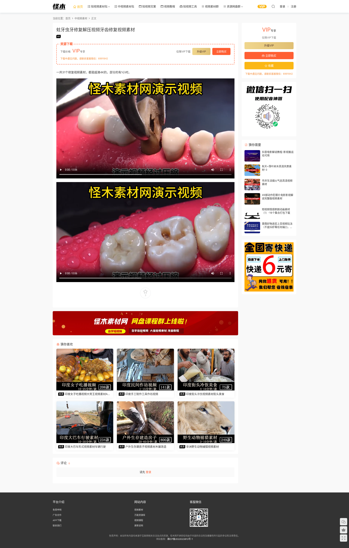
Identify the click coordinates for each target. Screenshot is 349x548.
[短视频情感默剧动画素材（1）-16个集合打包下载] (252, 213)
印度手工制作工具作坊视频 (138, 394)
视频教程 (169, 6)
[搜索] (273, 6)
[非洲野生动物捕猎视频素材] (206, 422)
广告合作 (57, 515)
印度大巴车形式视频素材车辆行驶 (82, 446)
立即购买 (221, 51)
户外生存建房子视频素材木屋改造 (142, 446)
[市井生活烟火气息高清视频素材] (252, 184)
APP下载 (57, 520)
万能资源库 (139, 515)
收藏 (270, 65)
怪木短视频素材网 (59, 6)
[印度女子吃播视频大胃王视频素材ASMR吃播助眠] (84, 369)
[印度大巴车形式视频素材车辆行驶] (84, 422)
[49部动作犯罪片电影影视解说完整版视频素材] (252, 199)
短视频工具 (189, 6)
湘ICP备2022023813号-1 (180, 539)
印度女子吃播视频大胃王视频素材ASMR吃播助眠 (83, 394)
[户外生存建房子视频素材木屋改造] (145, 422)
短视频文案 (149, 6)
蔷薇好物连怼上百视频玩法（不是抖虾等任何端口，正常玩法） (277, 227)
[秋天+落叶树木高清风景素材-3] (252, 170)
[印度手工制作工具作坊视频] (145, 369)
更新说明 (138, 525)
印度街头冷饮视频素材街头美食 (202, 394)
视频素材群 (211, 6)
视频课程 (138, 520)
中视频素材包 (125, 6)
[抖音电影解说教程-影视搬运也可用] (252, 156)
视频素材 (138, 509)
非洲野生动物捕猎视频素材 (199, 446)
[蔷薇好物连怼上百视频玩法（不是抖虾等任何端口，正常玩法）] (252, 227)
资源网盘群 (233, 6)
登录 (148, 472)
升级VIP (201, 51)
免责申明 (57, 509)
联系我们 (57, 525)
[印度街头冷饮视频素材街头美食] (206, 369)
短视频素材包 (98, 6)
